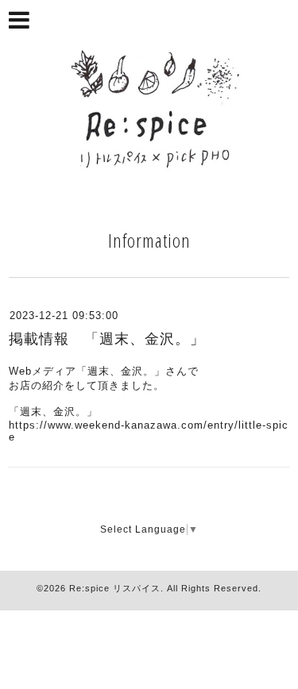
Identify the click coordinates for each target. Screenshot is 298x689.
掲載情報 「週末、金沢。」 (107, 339)
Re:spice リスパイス (115, 588)
